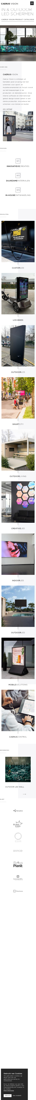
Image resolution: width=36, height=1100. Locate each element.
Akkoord (7, 1095)
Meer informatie (9, 1090)
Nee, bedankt (17, 1095)
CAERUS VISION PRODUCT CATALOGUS (17, 19)
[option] (18, 43)
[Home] (18, 4)
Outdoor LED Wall (14, 787)
